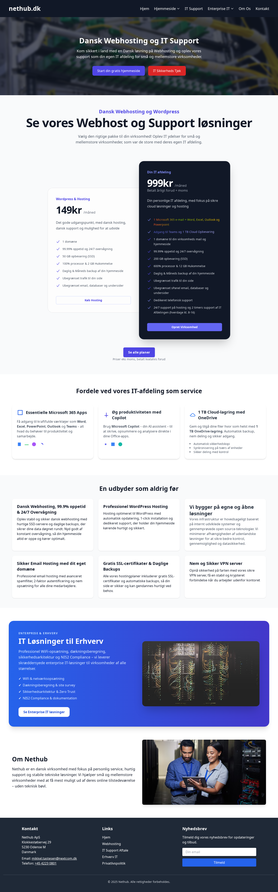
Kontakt (262, 8)
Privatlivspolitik (114, 863)
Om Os (245, 8)
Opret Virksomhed (185, 327)
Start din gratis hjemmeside (118, 71)
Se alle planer (139, 352)
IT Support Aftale (115, 850)
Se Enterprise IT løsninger (44, 712)
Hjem (144, 8)
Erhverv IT (110, 857)
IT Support (194, 8)
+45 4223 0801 (46, 863)
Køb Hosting (93, 300)
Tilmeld (219, 862)
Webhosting (111, 844)
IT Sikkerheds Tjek (167, 71)
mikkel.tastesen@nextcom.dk (54, 858)
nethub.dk (25, 8)
